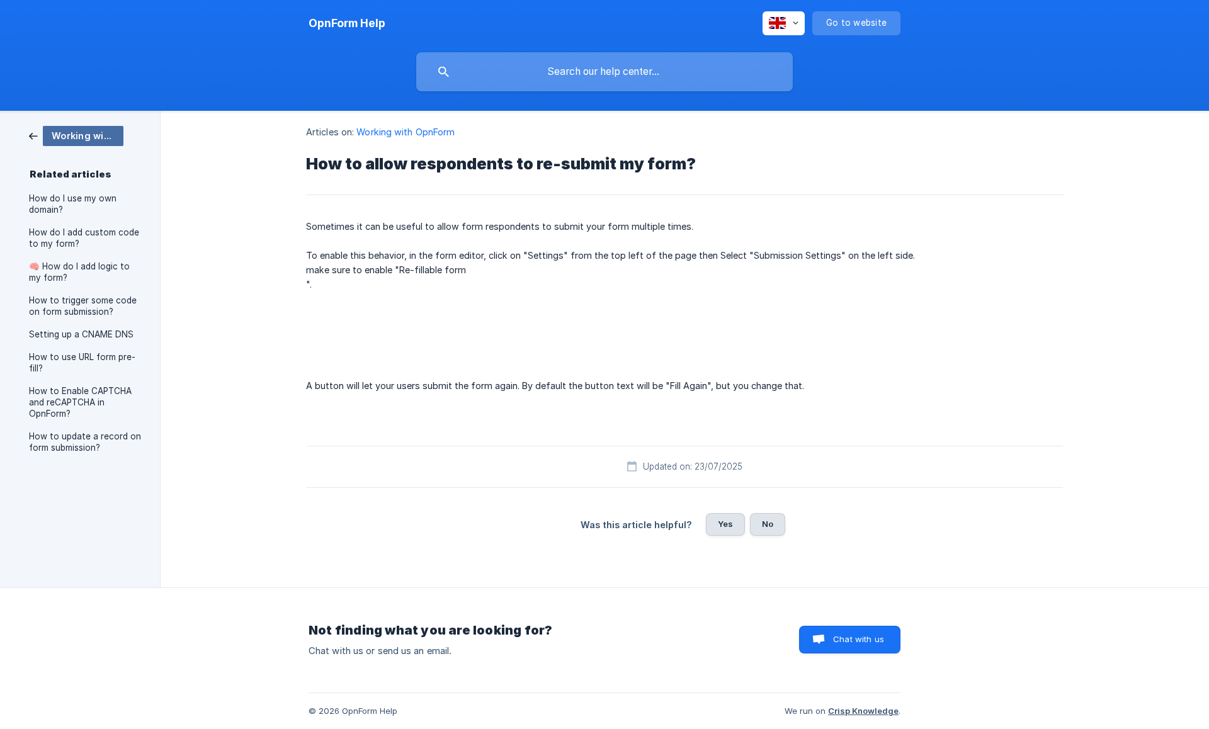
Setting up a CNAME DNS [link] (81, 334)
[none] (347, 23)
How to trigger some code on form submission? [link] (83, 306)
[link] (76, 135)
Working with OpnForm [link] (405, 132)
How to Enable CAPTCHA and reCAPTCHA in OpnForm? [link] (80, 402)
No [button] (767, 524)
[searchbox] (604, 71)
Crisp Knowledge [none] (863, 711)
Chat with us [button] (858, 639)
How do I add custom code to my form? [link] (84, 238)
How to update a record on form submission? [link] (85, 442)
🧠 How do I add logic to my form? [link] (79, 272)
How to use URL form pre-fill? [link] (82, 362)
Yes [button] (725, 524)
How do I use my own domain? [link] (72, 204)
